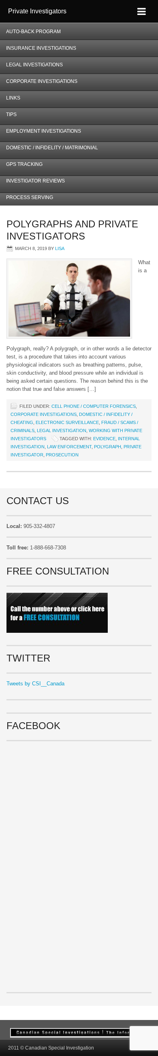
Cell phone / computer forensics (93, 406)
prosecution (62, 454)
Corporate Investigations (41, 81)
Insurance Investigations (41, 48)
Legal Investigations (34, 65)
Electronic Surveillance (67, 422)
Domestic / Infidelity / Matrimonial (52, 148)
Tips (11, 114)
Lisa (59, 248)
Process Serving (29, 197)
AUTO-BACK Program (30, 34)
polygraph (107, 446)
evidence (104, 438)
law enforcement (69, 446)
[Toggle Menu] (141, 11)
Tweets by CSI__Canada (35, 684)
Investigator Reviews (35, 181)
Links (13, 98)
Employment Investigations (40, 133)
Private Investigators (37, 11)
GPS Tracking (24, 164)
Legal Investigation (61, 430)
